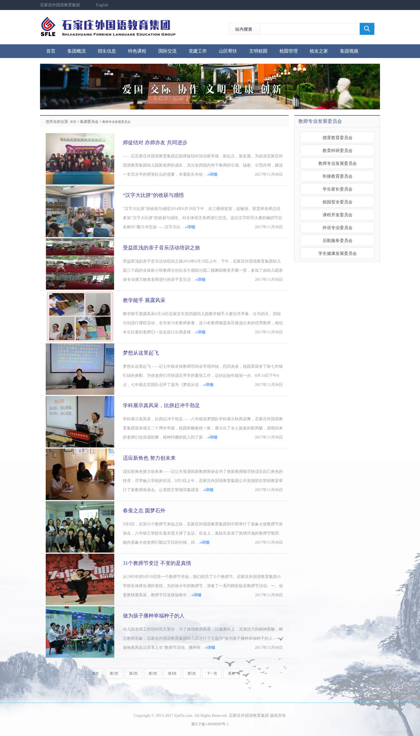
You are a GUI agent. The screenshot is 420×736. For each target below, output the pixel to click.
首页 (50, 51)
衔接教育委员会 (338, 176)
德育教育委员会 (338, 137)
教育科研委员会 (338, 150)
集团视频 (349, 51)
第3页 (153, 673)
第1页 (114, 673)
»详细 (212, 174)
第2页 (133, 673)
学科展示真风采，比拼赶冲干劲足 (161, 405)
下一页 (212, 673)
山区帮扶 (228, 51)
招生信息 (107, 51)
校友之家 (319, 51)
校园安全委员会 (338, 201)
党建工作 (198, 51)
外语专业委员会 (338, 227)
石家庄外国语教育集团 (60, 5)
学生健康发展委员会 (337, 253)
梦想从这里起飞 (141, 353)
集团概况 (76, 51)
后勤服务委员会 (338, 240)
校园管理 (288, 51)
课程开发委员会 (338, 214)
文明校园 (258, 51)
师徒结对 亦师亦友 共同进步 (155, 142)
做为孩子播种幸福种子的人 (154, 616)
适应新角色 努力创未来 (149, 458)
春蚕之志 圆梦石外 (144, 510)
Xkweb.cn (396, 732)
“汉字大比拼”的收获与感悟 (153, 195)
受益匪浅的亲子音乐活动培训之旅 (161, 248)
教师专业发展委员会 (116, 121)
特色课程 (137, 51)
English (102, 5)
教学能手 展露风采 (144, 300)
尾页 (231, 673)
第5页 (191, 673)
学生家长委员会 (338, 189)
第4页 (172, 673)
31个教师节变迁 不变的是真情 (157, 563)
